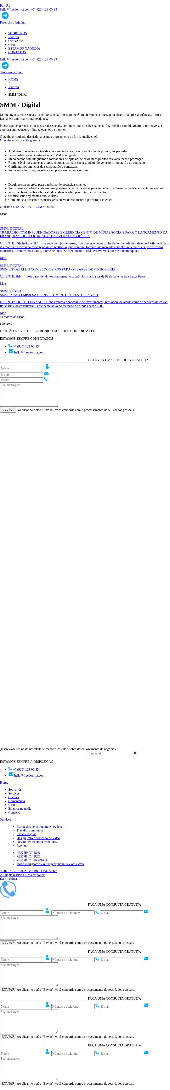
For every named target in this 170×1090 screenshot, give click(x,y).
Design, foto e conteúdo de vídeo (38, 838)
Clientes (13, 797)
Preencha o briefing (13, 22)
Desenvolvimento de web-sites (37, 841)
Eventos (22, 845)
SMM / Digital (26, 834)
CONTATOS (17, 52)
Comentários (16, 801)
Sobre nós (14, 789)
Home (4, 782)
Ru (8, 5)
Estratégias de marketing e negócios (40, 826)
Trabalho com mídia (30, 830)
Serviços (13, 793)
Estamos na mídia (19, 808)
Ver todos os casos (12, 317)
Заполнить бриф (11, 72)
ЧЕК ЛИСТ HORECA (32, 860)
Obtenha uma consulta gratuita (20, 140)
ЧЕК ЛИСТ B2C (28, 856)
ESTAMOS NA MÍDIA (24, 48)
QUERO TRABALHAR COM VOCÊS (27, 207)
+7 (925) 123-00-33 (44, 9)
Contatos (14, 812)
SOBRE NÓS (17, 33)
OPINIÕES (16, 41)
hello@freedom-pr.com (15, 9)
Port (3, 5)
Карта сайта (8, 878)
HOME (13, 79)
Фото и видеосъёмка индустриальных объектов (50, 864)
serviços (13, 37)
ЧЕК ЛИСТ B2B (28, 852)
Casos (12, 44)
